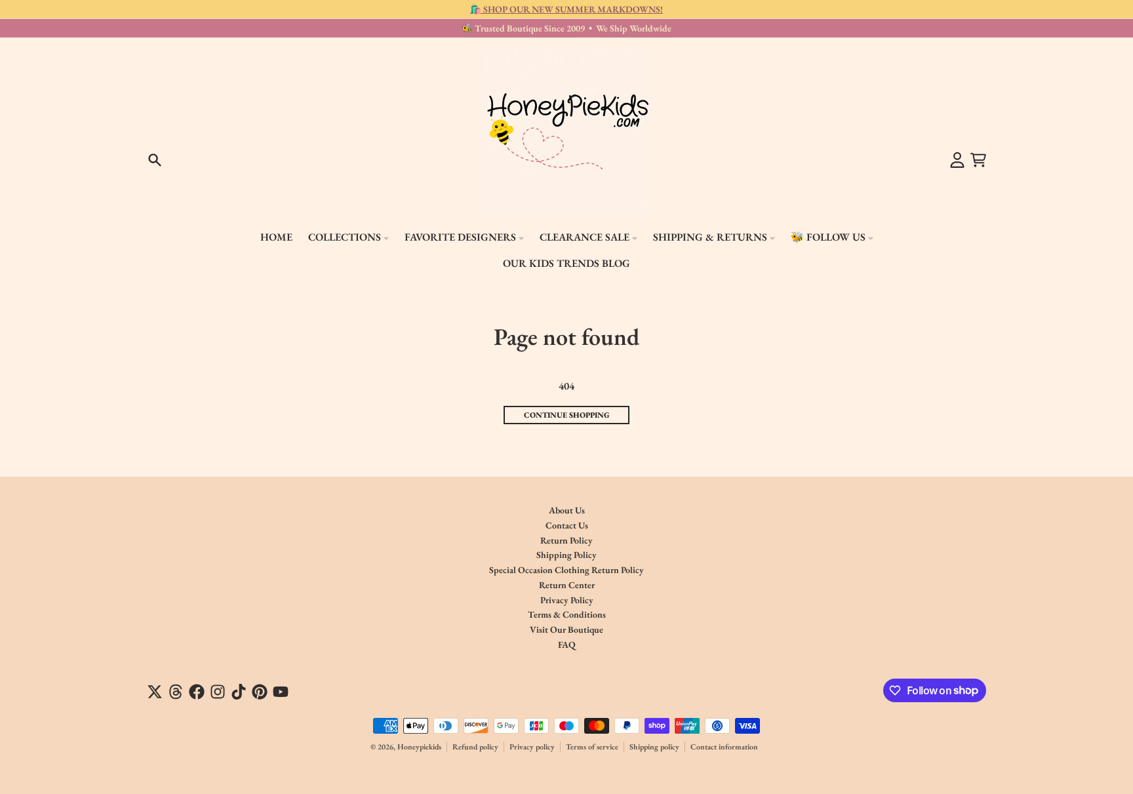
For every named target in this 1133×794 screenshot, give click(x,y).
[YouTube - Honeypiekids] (280, 692)
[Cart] (978, 160)
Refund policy (475, 747)
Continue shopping (567, 415)
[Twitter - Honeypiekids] (155, 692)
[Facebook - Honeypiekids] (197, 692)
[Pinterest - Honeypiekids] (260, 692)
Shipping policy (654, 747)
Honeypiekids (419, 747)
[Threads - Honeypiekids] (176, 692)
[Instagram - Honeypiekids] (218, 692)
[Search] (155, 160)
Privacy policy (532, 747)
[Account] (957, 160)
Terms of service (592, 747)
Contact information (724, 747)
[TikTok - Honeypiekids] (239, 692)
